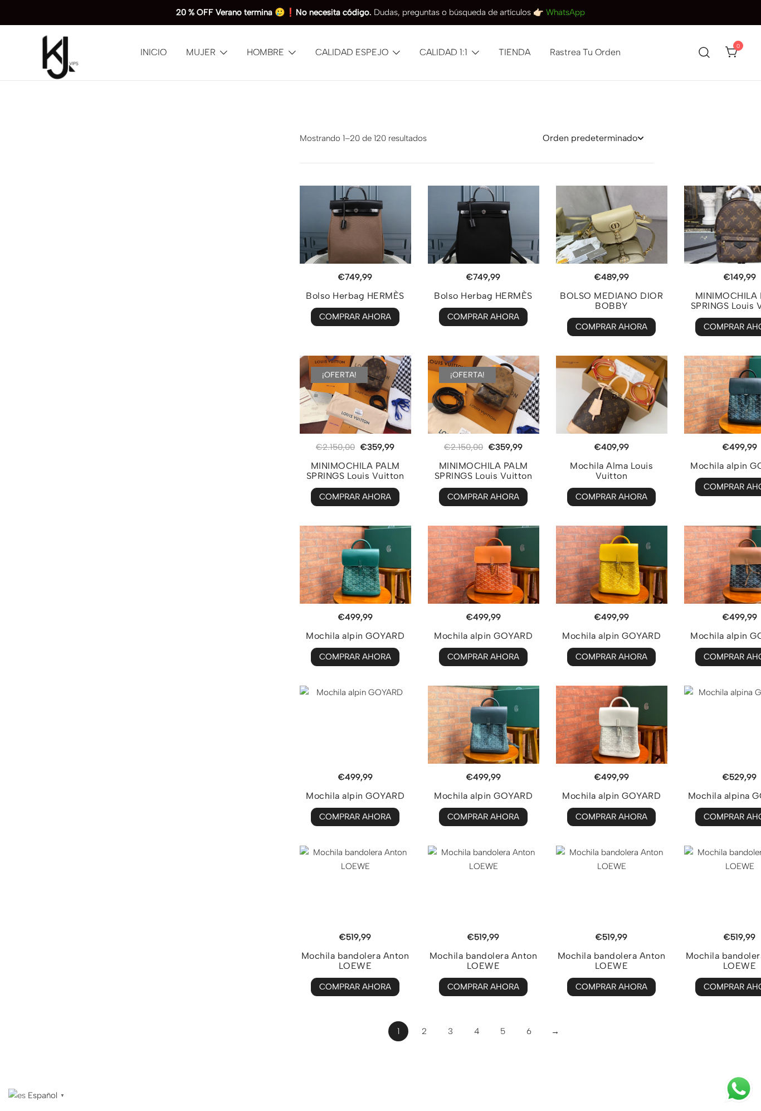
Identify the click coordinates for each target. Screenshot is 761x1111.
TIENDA (514, 52)
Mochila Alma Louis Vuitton (611, 470)
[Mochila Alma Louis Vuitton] (611, 395)
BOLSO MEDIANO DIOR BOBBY (611, 300)
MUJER (201, 52)
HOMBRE (265, 52)
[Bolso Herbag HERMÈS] (355, 225)
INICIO (153, 52)
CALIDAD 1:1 (443, 52)
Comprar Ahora (355, 317)
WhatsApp (565, 12)
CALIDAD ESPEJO (351, 52)
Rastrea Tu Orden (585, 52)
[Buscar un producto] (704, 53)
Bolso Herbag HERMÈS (355, 295)
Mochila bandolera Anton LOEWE (355, 960)
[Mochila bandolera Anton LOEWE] (355, 885)
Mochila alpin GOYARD (355, 635)
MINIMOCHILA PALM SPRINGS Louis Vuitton (355, 470)
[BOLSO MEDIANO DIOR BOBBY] (611, 225)
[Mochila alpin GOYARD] (355, 565)
